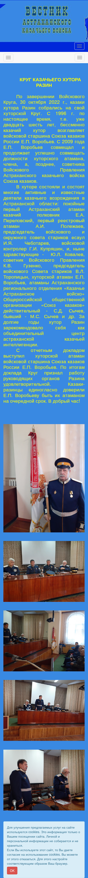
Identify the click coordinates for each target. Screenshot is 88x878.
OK (12, 870)
